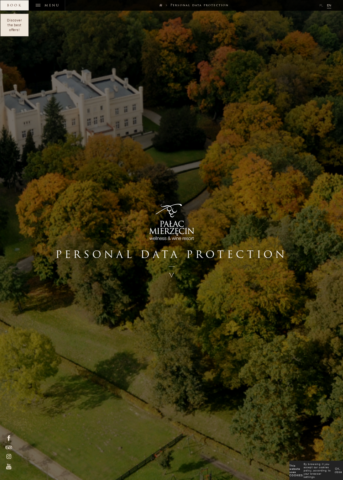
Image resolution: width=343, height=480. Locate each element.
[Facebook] (8, 438)
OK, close (338, 470)
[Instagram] (8, 456)
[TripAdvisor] (8, 447)
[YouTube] (8, 466)
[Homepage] (159, 5)
